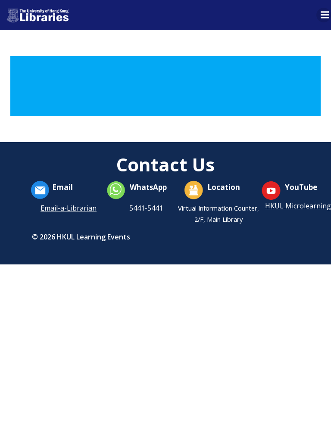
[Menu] (323, 15)
